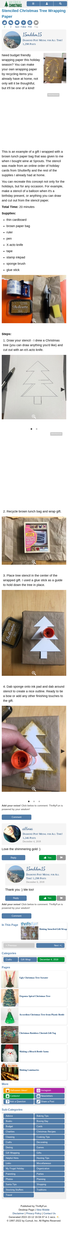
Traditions (42, 1189)
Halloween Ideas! (16, 1090)
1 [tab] (31, 428)
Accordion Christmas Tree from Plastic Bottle (41, 1014)
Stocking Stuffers (14, 1189)
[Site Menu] (33, 3)
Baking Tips (43, 1116)
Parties (40, 1174)
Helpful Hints (12, 1158)
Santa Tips (11, 1184)
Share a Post (47, 1101)
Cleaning (10, 1137)
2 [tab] (36, 428)
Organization (43, 1168)
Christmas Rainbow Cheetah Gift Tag (37, 1033)
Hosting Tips (43, 1158)
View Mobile (43, 1209)
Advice (9, 1116)
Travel (9, 1195)
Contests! (14, 1096)
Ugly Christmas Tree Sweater (33, 977)
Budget (9, 1126)
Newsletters (46, 1096)
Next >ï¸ (58, 945)
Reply (13, 857)
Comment (16, 817)
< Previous (11, 945)
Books (9, 1121)
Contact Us (49, 1213)
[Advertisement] (34, 122)
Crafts (9, 959)
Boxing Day (42, 1121)
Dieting (9, 1147)
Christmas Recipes (46, 1131)
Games (40, 1147)
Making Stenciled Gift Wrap (53, 929)
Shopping (41, 1184)
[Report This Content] (61, 857)
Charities (10, 1131)
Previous (5, 389)
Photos (9, 1179)
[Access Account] (46, 3)
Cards (40, 1126)
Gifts (39, 1153)
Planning (41, 1179)
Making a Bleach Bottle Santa (34, 1051)
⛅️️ (57, 1217)
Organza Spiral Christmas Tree (34, 996)
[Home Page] (13, 2)
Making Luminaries (29, 1070)
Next (62, 389)
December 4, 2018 (49, 959)
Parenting (10, 1174)
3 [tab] (39, 801)
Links (8, 1163)
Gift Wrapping (13, 1153)
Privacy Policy (33, 1213)
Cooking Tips (43, 1137)
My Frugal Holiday (15, 1168)
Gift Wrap (26, 959)
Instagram (45, 1090)
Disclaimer (18, 1213)
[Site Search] (60, 3)
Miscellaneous (44, 1163)
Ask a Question (17, 1101)
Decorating (42, 1142)
